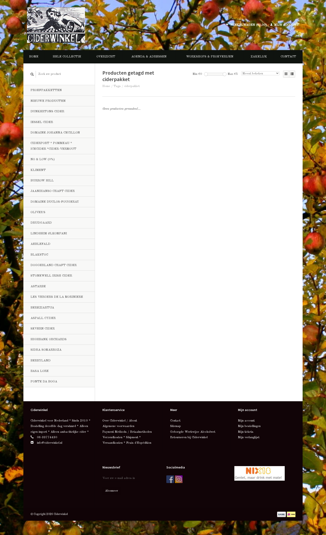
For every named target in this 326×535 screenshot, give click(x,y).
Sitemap (175, 426)
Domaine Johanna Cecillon (55, 132)
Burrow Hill (42, 180)
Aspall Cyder (43, 318)
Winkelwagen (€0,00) (248, 24)
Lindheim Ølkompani (49, 233)
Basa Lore (40, 371)
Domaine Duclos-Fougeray (55, 201)
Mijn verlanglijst (248, 437)
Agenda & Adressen (149, 56)
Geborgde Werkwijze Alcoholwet (192, 431)
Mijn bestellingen (249, 426)
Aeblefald (40, 244)
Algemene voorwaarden (118, 426)
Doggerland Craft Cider (54, 265)
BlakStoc (39, 254)
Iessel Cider (42, 122)
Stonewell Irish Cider (51, 275)
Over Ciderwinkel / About (119, 420)
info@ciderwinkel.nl (49, 442)
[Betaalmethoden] (282, 514)
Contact (288, 56)
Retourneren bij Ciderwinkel (189, 437)
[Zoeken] (32, 74)
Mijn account (286, 24)
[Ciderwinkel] (87, 25)
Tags (117, 86)
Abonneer (111, 490)
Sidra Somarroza (46, 349)
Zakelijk (259, 56)
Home (33, 56)
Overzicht (105, 56)
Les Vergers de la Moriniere (57, 296)
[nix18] (259, 473)
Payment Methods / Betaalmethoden (127, 431)
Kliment (38, 170)
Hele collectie (67, 56)
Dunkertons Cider (47, 111)
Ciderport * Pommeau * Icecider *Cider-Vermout (53, 146)
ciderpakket (132, 86)
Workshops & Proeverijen (209, 56)
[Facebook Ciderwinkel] (170, 479)
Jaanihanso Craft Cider (53, 191)
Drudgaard (41, 222)
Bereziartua (42, 307)
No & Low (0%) (43, 159)
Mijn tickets (245, 431)
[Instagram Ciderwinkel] (179, 479)
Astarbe (38, 286)
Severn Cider (43, 328)
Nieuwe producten (48, 101)
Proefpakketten (46, 90)
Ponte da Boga (44, 381)
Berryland (41, 360)
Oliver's (38, 212)
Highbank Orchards (49, 339)
